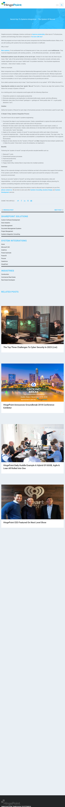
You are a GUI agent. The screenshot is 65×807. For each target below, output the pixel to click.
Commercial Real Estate (8, 277)
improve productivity (38, 34)
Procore (3, 258)
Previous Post (8, 210)
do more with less (36, 36)
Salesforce (4, 261)
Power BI (4, 255)
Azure (3, 244)
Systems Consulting (36, 190)
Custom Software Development (10, 220)
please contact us (6, 190)
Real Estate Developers (8, 280)
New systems (5, 50)
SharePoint (4, 264)
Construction (5, 274)
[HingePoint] (11, 4)
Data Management (6, 225)
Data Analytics (5, 223)
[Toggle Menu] (57, 5)
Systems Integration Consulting (10, 234)
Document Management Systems (11, 228)
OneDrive (4, 250)
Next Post (58, 210)
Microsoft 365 (5, 247)
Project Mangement (7, 231)
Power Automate (6, 253)
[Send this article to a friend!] (31, 200)
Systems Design (47, 190)
